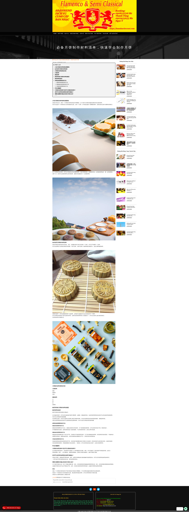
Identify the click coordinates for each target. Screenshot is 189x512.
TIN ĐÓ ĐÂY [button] (105, 33)
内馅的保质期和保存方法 (62, 86)
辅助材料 (57, 74)
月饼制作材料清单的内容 (60, 71)
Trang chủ (56, 59)
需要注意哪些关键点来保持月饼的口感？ (64, 94)
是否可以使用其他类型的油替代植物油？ (64, 92)
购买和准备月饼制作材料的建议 (62, 76)
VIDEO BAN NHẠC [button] (74, 33)
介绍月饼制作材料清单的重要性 (62, 67)
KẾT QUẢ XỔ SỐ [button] (113, 33)
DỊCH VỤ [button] (66, 33)
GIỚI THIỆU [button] (60, 33)
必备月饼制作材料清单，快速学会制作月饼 (69, 59)
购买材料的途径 (58, 78)
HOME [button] (54, 33)
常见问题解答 (58, 88)
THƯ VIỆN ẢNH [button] (97, 33)
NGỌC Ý (108, 500)
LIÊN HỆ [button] (82, 33)
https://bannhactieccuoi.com (109, 505)
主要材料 (57, 72)
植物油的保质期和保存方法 (62, 84)
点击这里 (54, 477)
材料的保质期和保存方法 (60, 80)
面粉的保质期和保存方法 (62, 82)
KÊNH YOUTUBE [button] (89, 33)
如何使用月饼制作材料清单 (61, 69)
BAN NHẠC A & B (92, 511)
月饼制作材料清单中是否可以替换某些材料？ (65, 90)
